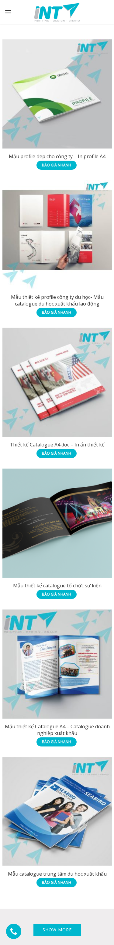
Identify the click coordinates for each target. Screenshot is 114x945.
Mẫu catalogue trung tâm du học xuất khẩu (57, 873)
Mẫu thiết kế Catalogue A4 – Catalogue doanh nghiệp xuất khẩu (57, 729)
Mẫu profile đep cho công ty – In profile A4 (57, 156)
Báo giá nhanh (56, 165)
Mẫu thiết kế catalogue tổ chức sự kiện (57, 585)
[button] (13, 931)
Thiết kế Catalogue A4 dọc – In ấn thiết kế (57, 444)
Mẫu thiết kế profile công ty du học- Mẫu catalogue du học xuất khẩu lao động (57, 300)
